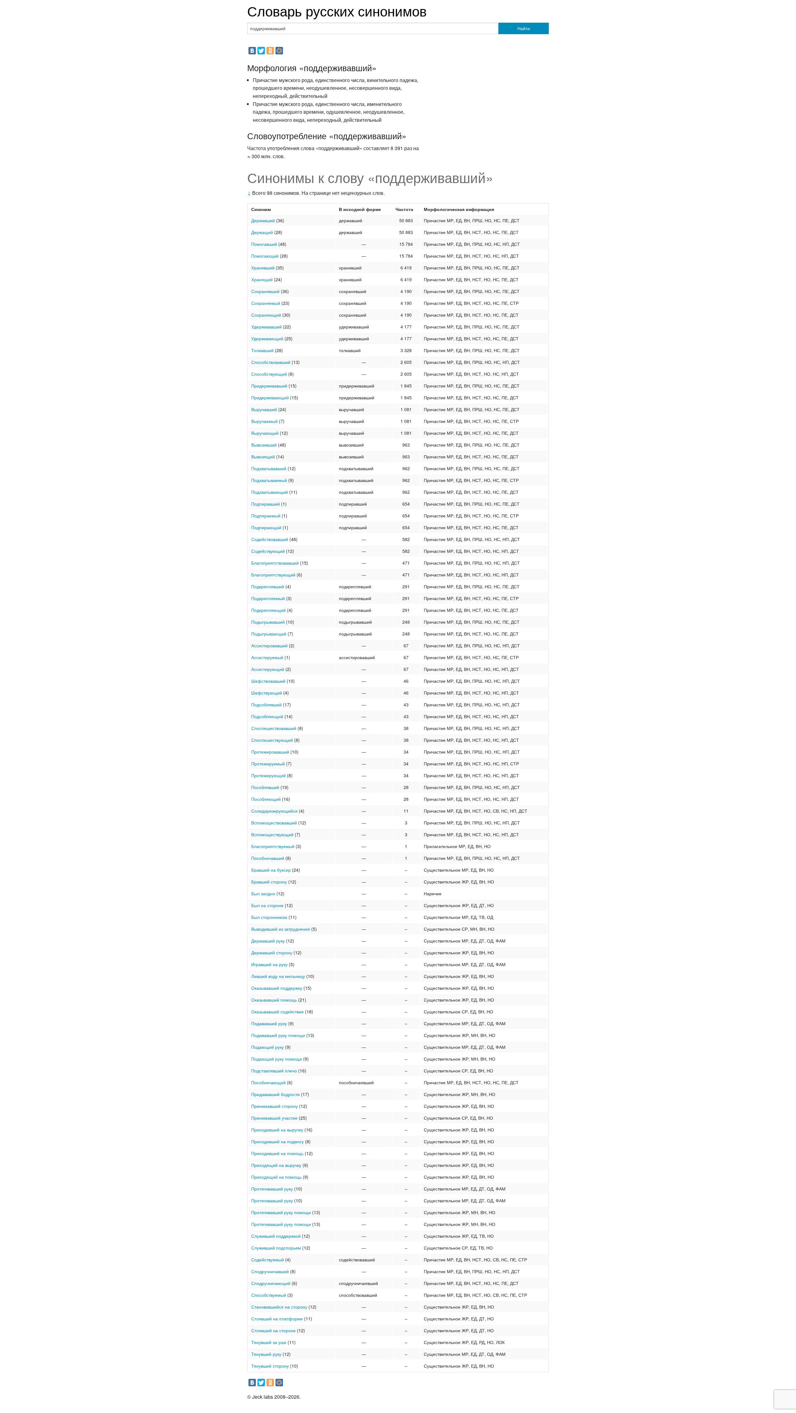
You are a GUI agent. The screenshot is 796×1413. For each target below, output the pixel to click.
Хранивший (263, 267)
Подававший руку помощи (278, 1035)
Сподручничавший (270, 1271)
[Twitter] (261, 50)
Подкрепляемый (268, 598)
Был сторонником (269, 917)
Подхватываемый (269, 480)
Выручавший (264, 409)
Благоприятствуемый (272, 846)
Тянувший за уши (268, 1342)
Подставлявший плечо (274, 1070)
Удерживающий (267, 338)
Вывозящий (263, 456)
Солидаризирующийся (274, 811)
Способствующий (269, 374)
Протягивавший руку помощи (281, 1212)
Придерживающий (270, 397)
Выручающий (265, 433)
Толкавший (262, 350)
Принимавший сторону (274, 1106)
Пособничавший (267, 858)
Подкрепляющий (268, 610)
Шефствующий (266, 693)
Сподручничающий (270, 1283)
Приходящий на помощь (276, 1177)
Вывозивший (264, 445)
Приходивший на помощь (277, 1153)
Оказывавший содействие (277, 1011)
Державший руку (268, 941)
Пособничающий (268, 1082)
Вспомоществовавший (274, 822)
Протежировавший (270, 752)
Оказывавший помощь (274, 1000)
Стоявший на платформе (277, 1318)
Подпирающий (266, 527)
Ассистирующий (267, 669)
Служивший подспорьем (276, 1248)
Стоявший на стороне (273, 1330)
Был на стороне (267, 905)
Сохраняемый (265, 303)
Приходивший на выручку (277, 1129)
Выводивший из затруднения (280, 929)
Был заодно (263, 893)
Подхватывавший (268, 468)
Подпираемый (265, 515)
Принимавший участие (274, 1118)
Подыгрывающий (268, 634)
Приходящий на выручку (276, 1165)
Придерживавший (269, 386)
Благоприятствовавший (275, 563)
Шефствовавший (268, 681)
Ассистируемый (267, 657)
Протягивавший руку (272, 1189)
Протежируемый (268, 763)
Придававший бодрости (275, 1094)
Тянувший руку (266, 1354)
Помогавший (264, 244)
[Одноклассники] (270, 50)
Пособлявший (265, 787)
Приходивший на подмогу (277, 1141)
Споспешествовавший (273, 728)
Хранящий (262, 279)
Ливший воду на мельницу (278, 976)
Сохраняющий (266, 315)
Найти (523, 28)
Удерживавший (266, 326)
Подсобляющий (267, 716)
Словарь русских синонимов (337, 10)
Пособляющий (266, 799)
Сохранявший (265, 291)
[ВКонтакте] (252, 50)
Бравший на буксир (271, 870)
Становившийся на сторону (279, 1307)
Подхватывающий (269, 492)
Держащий (262, 232)
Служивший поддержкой (276, 1236)
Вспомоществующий (272, 834)
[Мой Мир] (279, 50)
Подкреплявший (267, 586)
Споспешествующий (272, 740)
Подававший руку (269, 1023)
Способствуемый (268, 1295)
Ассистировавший (269, 645)
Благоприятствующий (273, 574)
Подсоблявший (266, 704)
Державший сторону (271, 952)
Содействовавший (269, 539)
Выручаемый (264, 421)
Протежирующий (268, 775)
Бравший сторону (269, 882)
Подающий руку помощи (276, 1059)
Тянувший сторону (270, 1366)
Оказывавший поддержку (276, 988)
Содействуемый (267, 1259)
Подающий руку (267, 1047)
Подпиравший (265, 504)
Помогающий (265, 256)
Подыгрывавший (268, 622)
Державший (263, 220)
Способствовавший (270, 362)
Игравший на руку (269, 964)
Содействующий (268, 551)
